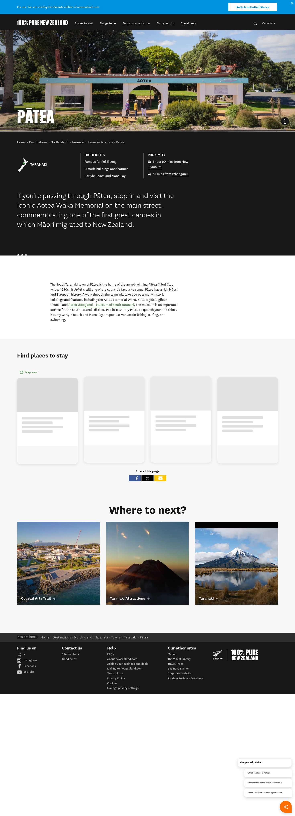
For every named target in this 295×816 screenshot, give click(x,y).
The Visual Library (179, 659)
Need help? (69, 659)
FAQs (110, 654)
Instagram (30, 660)
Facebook (29, 666)
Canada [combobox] (267, 23)
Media (172, 654)
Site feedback (70, 654)
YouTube (28, 672)
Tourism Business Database (185, 678)
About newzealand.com (122, 659)
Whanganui (180, 174)
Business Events (178, 668)
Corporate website (179, 673)
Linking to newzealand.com (124, 668)
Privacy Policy (116, 678)
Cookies (112, 683)
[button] (84, 23)
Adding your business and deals (127, 664)
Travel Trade (176, 664)
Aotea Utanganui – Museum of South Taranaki (101, 305)
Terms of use (115, 673)
